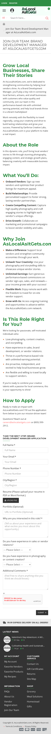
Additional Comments (14, 570)
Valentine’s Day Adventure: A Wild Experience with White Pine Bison (28, 637)
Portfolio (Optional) (13, 506)
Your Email (8, 456)
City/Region (9, 480)
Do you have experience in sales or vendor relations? (25, 543)
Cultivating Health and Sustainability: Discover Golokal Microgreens (28, 646)
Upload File (12, 500)
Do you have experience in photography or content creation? (24, 557)
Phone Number (11, 468)
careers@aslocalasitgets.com (17, 422)
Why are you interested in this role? (22, 518)
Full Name (8, 445)
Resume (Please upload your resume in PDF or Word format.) (24, 493)
